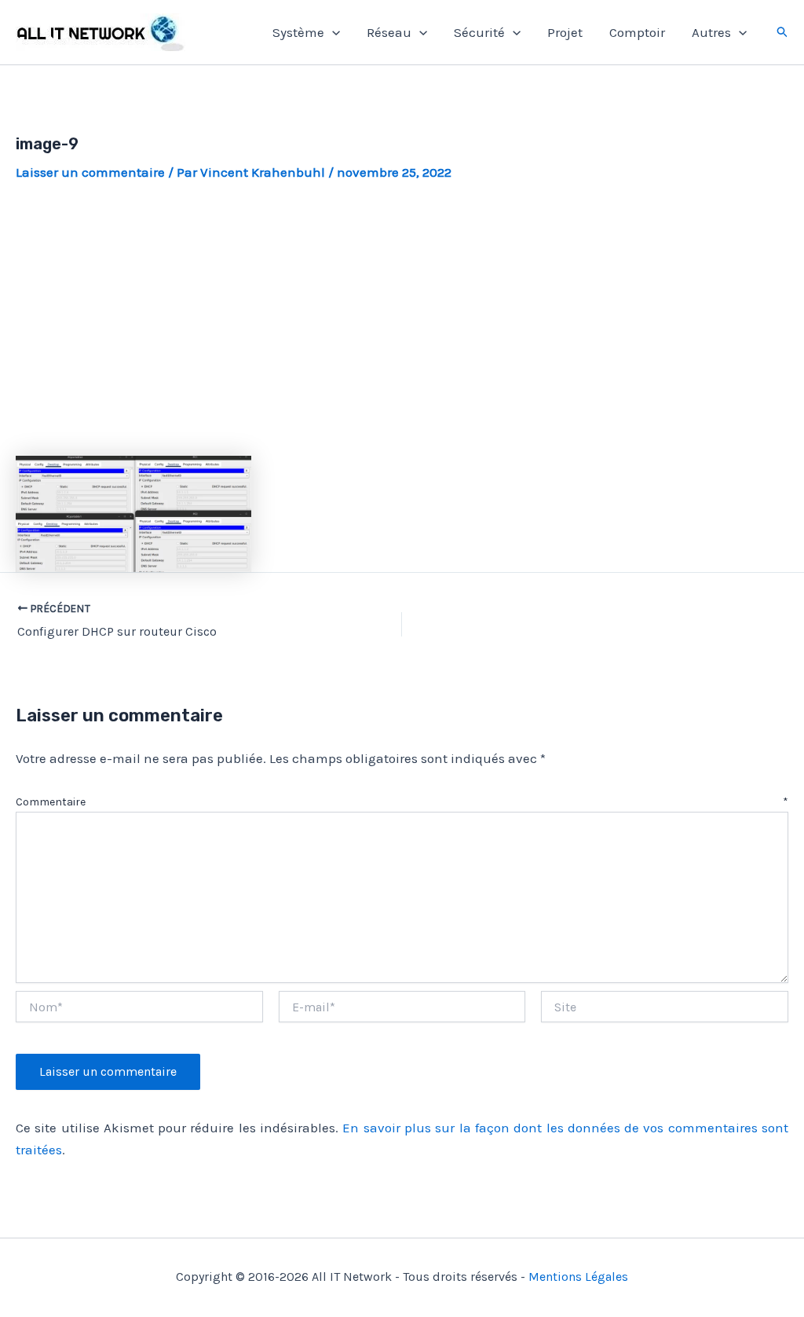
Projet (565, 32)
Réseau (389, 32)
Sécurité (479, 32)
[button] (332, 32)
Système (298, 32)
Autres (711, 32)
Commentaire (402, 802)
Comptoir (637, 32)
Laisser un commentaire (90, 172)
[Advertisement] (402, 319)
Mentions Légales (578, 1276)
